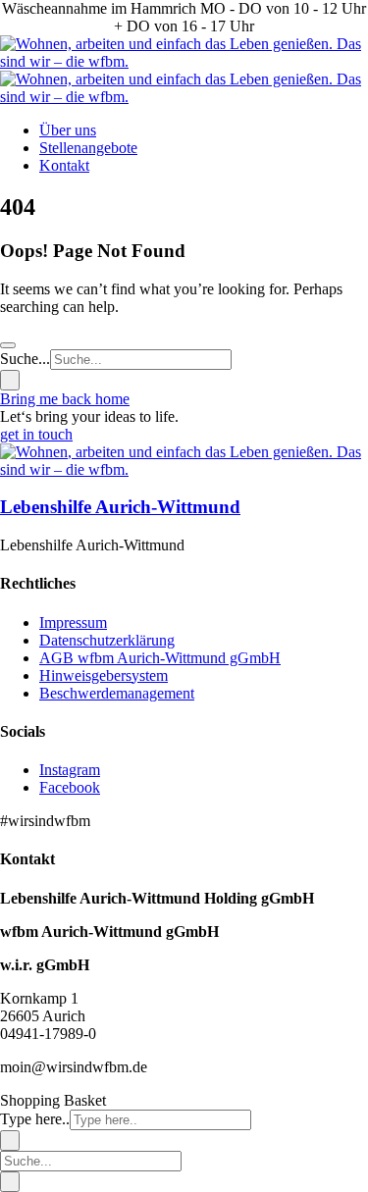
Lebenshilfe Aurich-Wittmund (120, 506)
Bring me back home (65, 398)
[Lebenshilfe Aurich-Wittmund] (184, 469)
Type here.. (35, 1119)
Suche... (25, 358)
